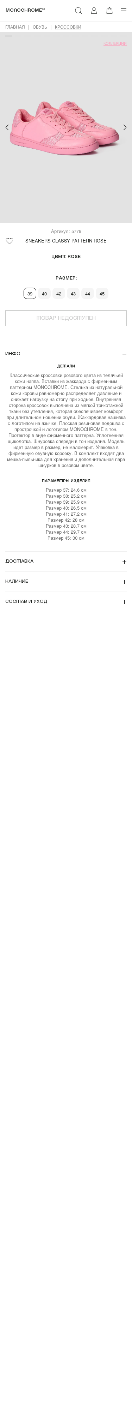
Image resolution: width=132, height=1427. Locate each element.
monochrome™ (25, 10)
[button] (7, 127)
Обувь (40, 27)
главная (15, 27)
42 (58, 293)
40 (44, 293)
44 (87, 293)
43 (73, 293)
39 (29, 293)
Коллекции (115, 43)
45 (102, 293)
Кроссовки (68, 27)
